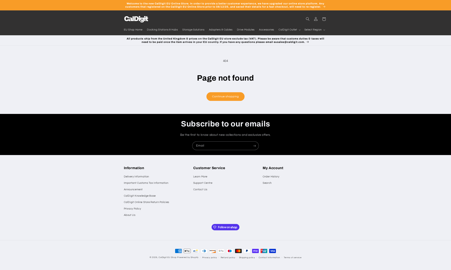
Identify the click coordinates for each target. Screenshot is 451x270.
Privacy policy (209, 258)
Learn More (200, 176)
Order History (271, 176)
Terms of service (293, 258)
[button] (289, 30)
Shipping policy (247, 258)
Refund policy (228, 258)
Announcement (133, 189)
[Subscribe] (255, 145)
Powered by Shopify (188, 257)
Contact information (269, 258)
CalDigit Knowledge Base (140, 196)
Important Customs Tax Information (146, 183)
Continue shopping (225, 96)
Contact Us (200, 189)
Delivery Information (136, 176)
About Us (129, 215)
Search (267, 183)
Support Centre (202, 183)
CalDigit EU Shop (168, 257)
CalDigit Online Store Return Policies (146, 202)
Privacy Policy (132, 208)
